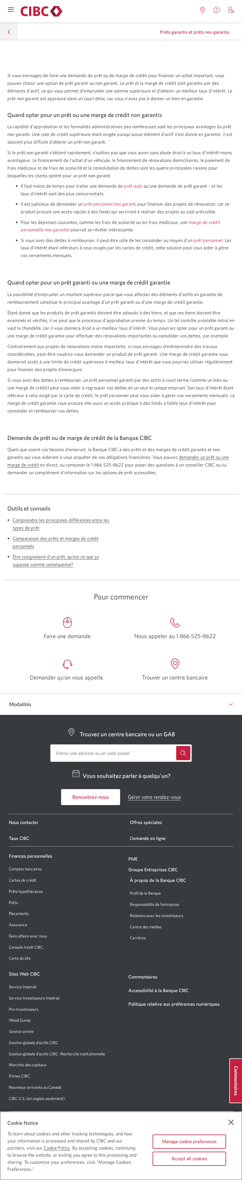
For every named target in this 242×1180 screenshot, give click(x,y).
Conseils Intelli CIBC (26, 947)
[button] (231, 10)
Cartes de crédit (22, 880)
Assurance (18, 924)
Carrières (138, 937)
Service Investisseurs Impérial (34, 998)
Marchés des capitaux (28, 1064)
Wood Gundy (20, 1020)
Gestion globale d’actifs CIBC (33, 1042)
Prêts (13, 902)
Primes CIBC (19, 1076)
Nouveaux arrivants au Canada (35, 1087)
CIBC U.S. (17, 1098)
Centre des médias (145, 926)
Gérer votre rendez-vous (154, 797)
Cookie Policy (57, 1147)
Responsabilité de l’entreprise (154, 904)
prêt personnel (208, 240)
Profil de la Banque (145, 893)
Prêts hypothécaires (26, 891)
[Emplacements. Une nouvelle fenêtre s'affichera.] (202, 10)
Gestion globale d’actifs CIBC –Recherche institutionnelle (57, 1053)
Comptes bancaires (25, 869)
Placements (19, 913)
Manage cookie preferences (189, 1141)
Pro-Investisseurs (23, 1009)
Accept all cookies (189, 1158)
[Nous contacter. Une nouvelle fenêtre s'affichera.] (216, 10)
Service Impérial (22, 986)
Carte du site (20, 958)
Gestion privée (21, 1031)
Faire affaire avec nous (28, 936)
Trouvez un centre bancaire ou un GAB (127, 734)
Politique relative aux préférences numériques (174, 1004)
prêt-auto (133, 185)
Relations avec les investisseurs (156, 915)
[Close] (231, 1122)
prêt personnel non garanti (110, 204)
